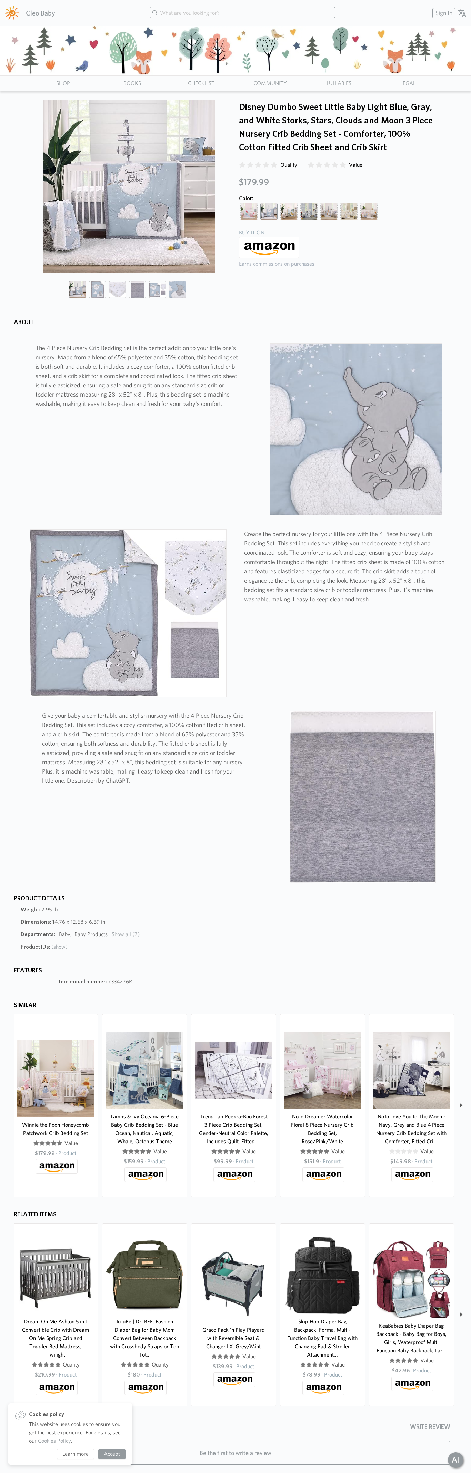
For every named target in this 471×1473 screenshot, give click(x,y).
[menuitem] (443, 12)
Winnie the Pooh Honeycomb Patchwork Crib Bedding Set (55, 1129)
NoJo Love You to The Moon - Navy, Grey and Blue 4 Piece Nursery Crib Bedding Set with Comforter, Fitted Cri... (411, 1129)
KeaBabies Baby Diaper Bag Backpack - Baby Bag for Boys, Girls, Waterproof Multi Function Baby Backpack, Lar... (411, 1338)
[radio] (242, 165)
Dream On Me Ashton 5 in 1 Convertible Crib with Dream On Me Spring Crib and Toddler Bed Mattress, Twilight (55, 1338)
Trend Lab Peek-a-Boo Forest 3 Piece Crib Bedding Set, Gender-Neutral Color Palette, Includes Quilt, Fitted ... (233, 1129)
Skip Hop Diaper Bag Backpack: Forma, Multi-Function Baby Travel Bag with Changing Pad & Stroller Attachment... (322, 1338)
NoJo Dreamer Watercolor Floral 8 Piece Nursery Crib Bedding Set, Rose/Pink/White (322, 1129)
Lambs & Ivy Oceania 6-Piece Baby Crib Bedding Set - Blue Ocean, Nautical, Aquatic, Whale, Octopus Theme (145, 1129)
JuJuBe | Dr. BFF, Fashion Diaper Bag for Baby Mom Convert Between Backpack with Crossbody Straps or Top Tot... (144, 1338)
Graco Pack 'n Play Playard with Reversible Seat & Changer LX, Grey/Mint (233, 1338)
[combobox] (242, 13)
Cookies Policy (54, 1440)
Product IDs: (44, 946)
